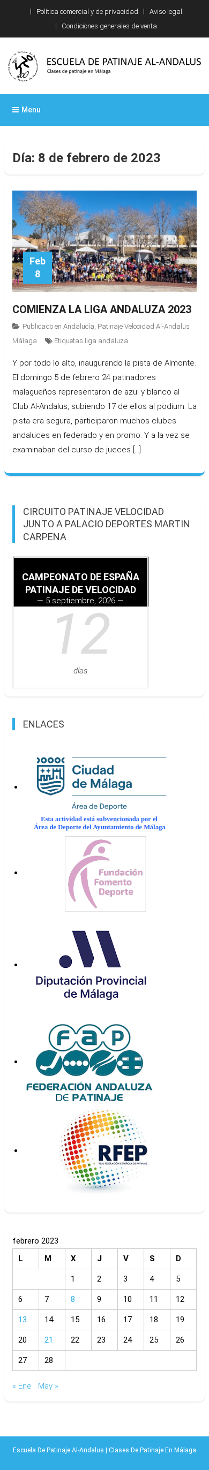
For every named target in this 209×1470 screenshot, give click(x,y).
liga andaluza (106, 341)
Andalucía (78, 326)
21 (48, 1340)
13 (22, 1319)
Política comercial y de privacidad (87, 11)
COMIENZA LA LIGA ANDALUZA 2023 (101, 309)
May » (48, 1386)
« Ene (22, 1386)
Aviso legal (166, 11)
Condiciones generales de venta (109, 26)
